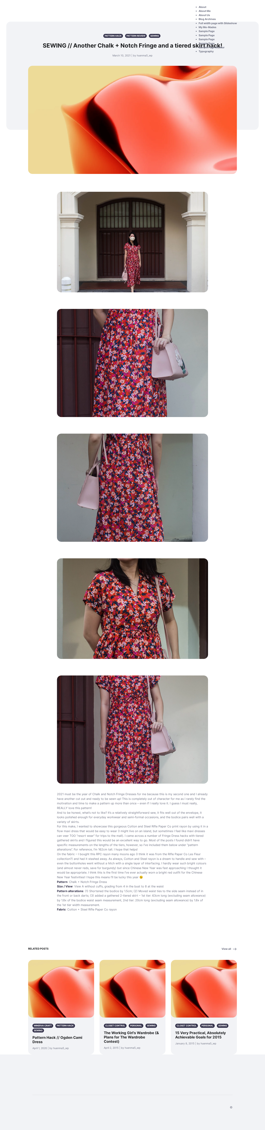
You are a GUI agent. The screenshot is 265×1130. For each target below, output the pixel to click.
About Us (204, 15)
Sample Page (207, 31)
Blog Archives (207, 19)
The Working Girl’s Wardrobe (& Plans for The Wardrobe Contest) (131, 1037)
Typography (206, 51)
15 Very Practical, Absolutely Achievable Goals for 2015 (200, 1035)
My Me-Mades (207, 27)
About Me (205, 10)
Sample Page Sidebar (212, 47)
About (202, 6)
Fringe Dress (98, 882)
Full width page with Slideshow (218, 23)
